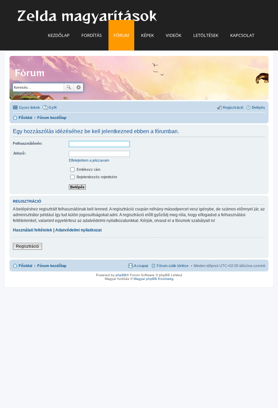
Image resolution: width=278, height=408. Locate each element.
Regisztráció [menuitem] (233, 107)
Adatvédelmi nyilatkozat (78, 230)
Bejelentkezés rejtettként (96, 177)
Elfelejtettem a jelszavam (89, 160)
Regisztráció (27, 246)
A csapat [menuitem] (141, 266)
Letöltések (205, 35)
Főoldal (25, 266)
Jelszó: (19, 153)
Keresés (69, 87)
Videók (173, 35)
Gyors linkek (29, 107)
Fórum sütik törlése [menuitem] (172, 266)
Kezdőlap (59, 35)
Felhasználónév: (27, 143)
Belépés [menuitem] (258, 107)
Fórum (121, 35)
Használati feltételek (32, 230)
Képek (147, 35)
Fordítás (91, 35)
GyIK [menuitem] (52, 107)
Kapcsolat (242, 35)
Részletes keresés (78, 87)
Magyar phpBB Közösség (154, 279)
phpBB (121, 275)
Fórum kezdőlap (51, 266)
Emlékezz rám (88, 169)
